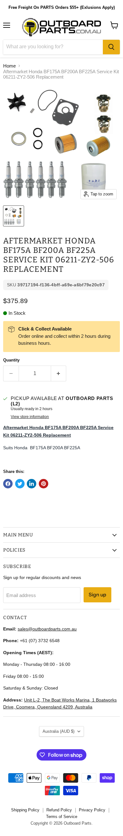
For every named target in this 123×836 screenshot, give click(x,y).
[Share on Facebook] (8, 483)
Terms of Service (61, 816)
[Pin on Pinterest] (43, 483)
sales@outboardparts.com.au (47, 628)
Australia (58, 731)
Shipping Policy (25, 810)
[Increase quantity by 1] (59, 373)
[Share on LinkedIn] (31, 483)
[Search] (111, 47)
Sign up (97, 595)
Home (9, 66)
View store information (30, 417)
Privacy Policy (92, 810)
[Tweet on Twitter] (20, 483)
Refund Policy (59, 810)
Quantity (11, 360)
